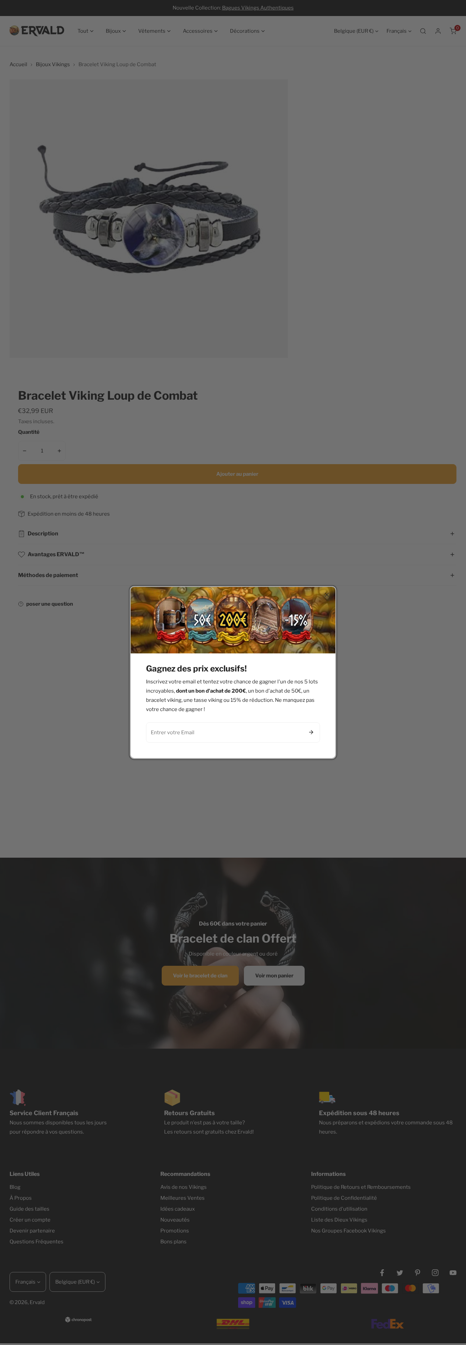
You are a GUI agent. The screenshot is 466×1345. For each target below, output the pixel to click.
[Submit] (311, 732)
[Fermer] (327, 595)
